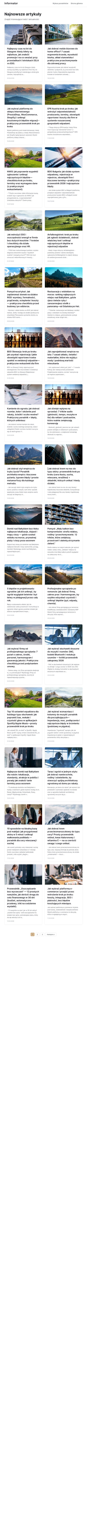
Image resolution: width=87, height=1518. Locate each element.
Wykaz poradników (60, 3)
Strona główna (77, 3)
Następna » (51, 934)
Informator (11, 3)
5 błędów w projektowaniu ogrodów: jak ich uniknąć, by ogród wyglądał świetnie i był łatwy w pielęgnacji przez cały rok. (22, 594)
